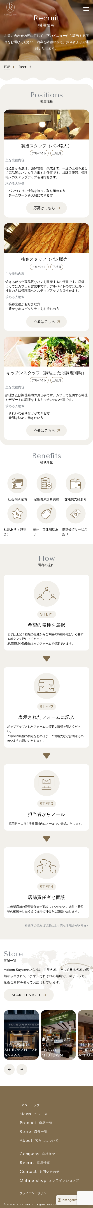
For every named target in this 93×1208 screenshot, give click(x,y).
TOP (7, 67)
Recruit (24, 67)
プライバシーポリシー (34, 1193)
